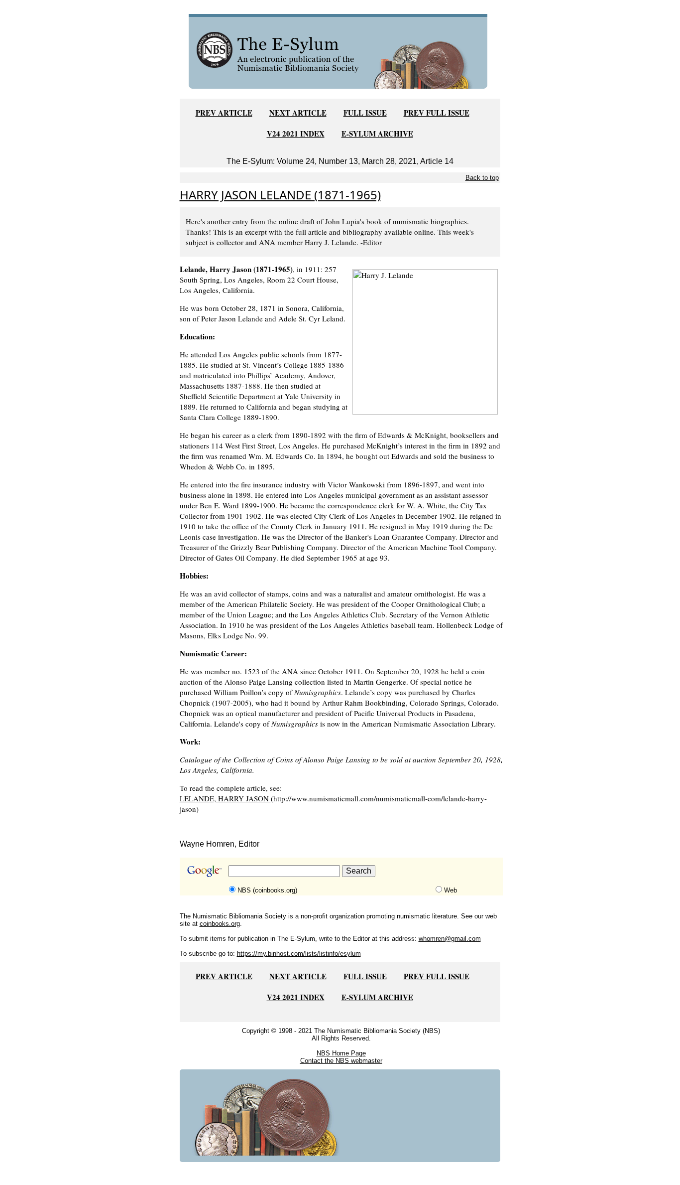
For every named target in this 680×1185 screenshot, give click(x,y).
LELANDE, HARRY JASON (225, 798)
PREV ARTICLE (224, 112)
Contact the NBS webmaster (341, 1060)
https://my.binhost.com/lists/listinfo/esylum (299, 953)
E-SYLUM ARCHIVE (377, 133)
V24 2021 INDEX (296, 133)
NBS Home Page (341, 1053)
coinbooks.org (220, 923)
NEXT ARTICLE (298, 112)
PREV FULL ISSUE (436, 112)
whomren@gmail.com (450, 938)
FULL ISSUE (365, 112)
